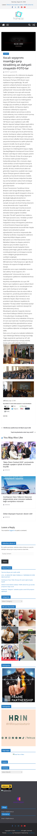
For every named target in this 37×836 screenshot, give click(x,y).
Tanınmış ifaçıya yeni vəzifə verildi (10, 572)
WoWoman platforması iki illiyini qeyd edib (17, 428)
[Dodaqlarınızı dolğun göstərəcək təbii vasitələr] (27, 618)
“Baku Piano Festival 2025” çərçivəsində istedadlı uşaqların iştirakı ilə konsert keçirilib (18, 464)
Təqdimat (6, 53)
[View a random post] (33, 25)
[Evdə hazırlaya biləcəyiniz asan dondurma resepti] (9, 635)
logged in (12, 530)
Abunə (5, 561)
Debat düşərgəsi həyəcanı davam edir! (18, 514)
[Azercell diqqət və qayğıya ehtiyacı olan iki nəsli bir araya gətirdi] (9, 618)
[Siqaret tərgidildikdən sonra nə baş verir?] (27, 652)
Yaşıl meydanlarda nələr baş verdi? (22, 432)
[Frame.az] (3, 25)
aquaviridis (14, 72)
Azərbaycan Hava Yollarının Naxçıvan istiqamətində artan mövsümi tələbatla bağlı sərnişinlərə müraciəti (17, 499)
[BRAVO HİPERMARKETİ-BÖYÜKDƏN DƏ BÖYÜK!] (27, 635)
